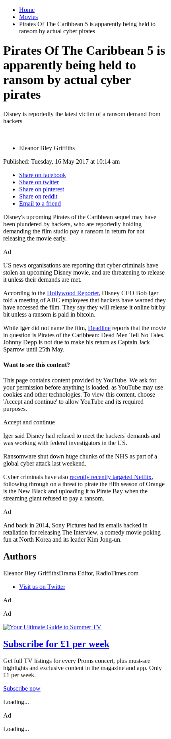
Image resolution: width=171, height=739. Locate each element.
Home (27, 9)
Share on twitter (39, 182)
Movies (28, 16)
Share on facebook (42, 175)
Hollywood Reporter (73, 293)
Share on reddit (38, 196)
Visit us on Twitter (42, 586)
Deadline (99, 328)
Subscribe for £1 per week (56, 644)
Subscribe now (22, 688)
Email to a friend (40, 203)
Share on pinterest (41, 189)
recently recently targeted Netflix (111, 477)
